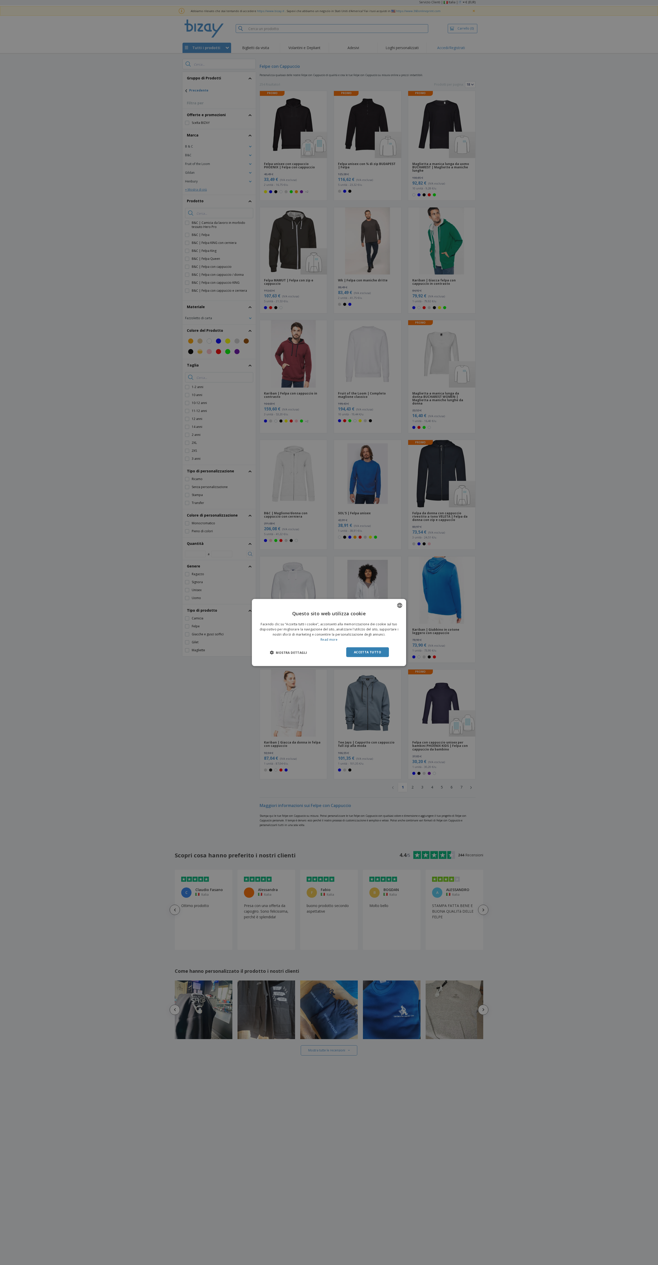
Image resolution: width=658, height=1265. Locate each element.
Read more (329, 639)
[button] (288, 652)
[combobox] (399, 605)
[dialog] (329, 632)
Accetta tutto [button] (367, 652)
